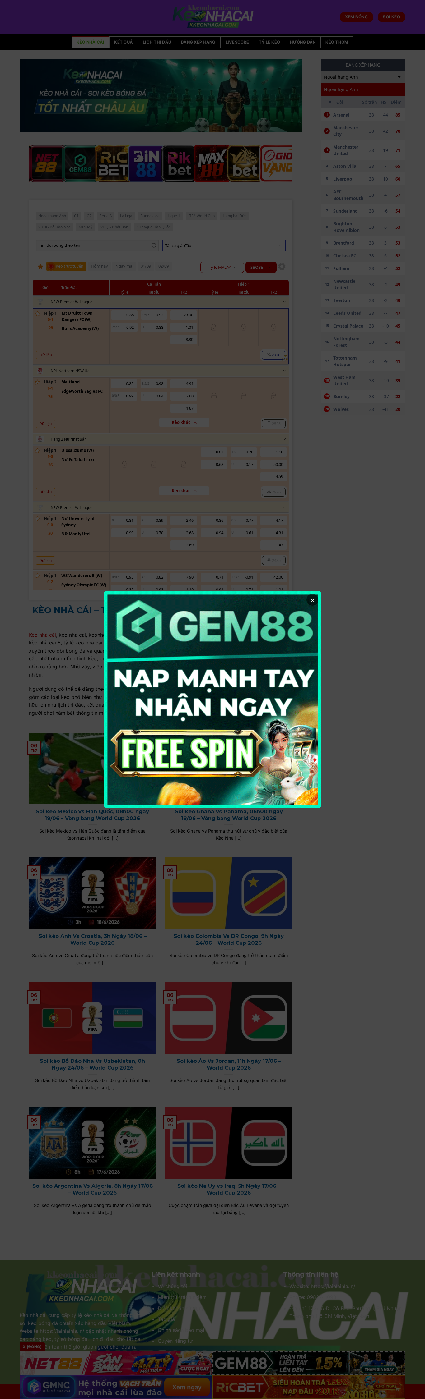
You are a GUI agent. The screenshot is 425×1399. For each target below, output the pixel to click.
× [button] (312, 599)
